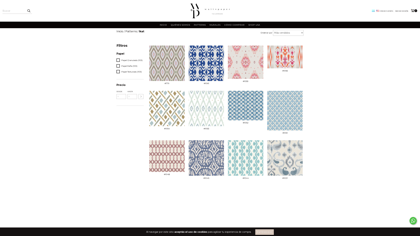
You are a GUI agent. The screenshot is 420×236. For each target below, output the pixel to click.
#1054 (167, 128)
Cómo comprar (234, 25)
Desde (119, 91)
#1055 (285, 70)
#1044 (246, 178)
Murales (215, 25)
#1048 (167, 174)
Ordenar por (266, 32)
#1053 (206, 128)
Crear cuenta (386, 11)
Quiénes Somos (180, 25)
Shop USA (254, 25)
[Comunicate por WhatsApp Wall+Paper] (413, 221)
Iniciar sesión (401, 11)
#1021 (285, 178)
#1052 (245, 122)
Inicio (163, 25)
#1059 (245, 81)
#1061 (206, 83)
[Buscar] (28, 11)
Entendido (264, 232)
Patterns (200, 25)
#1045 (206, 178)
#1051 (285, 133)
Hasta (130, 91)
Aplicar (140, 96)
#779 (167, 83)
